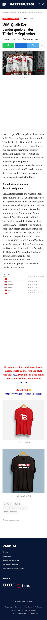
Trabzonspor (16, 610)
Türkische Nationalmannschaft (15, 508)
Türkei (17, 504)
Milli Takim (8, 504)
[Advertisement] (23, 334)
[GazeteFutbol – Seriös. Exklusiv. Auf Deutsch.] (23, 4)
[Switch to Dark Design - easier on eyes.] (39, 4)
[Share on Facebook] (21, 45)
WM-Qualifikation (10, 512)
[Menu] (4, 4)
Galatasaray (39, 607)
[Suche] (43, 4)
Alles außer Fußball (19, 613)
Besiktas (18, 607)
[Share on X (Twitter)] (33, 45)
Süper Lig (8, 607)
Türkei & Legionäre (11, 19)
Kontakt (6, 552)
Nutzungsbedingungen (11, 564)
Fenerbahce (28, 607)
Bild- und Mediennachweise (13, 568)
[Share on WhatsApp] (8, 45)
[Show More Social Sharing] (42, 45)
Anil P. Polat (11, 39)
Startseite (6, 12)
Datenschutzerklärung (11, 560)
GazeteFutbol (33, 613)
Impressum (7, 556)
